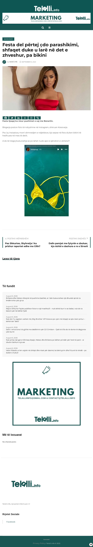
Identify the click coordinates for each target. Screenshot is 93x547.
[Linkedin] (18, 117)
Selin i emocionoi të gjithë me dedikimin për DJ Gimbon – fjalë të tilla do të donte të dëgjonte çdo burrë (46, 330)
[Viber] (38, 117)
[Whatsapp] (25, 117)
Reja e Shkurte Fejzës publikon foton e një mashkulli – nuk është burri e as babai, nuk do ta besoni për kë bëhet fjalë (44, 310)
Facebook (10, 522)
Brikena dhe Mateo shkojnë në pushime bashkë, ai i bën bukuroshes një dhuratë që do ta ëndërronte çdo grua (43, 299)
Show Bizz (8, 39)
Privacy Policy (39, 543)
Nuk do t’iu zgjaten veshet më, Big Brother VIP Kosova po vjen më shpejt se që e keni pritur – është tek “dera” (45, 320)
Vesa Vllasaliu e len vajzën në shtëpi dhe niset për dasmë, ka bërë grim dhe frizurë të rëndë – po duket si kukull (46, 351)
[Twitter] (12, 117)
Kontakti (46, 539)
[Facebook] (6, 117)
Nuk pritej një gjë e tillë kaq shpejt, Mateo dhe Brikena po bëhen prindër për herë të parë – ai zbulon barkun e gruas (45, 341)
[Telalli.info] (46, 9)
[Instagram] (31, 117)
